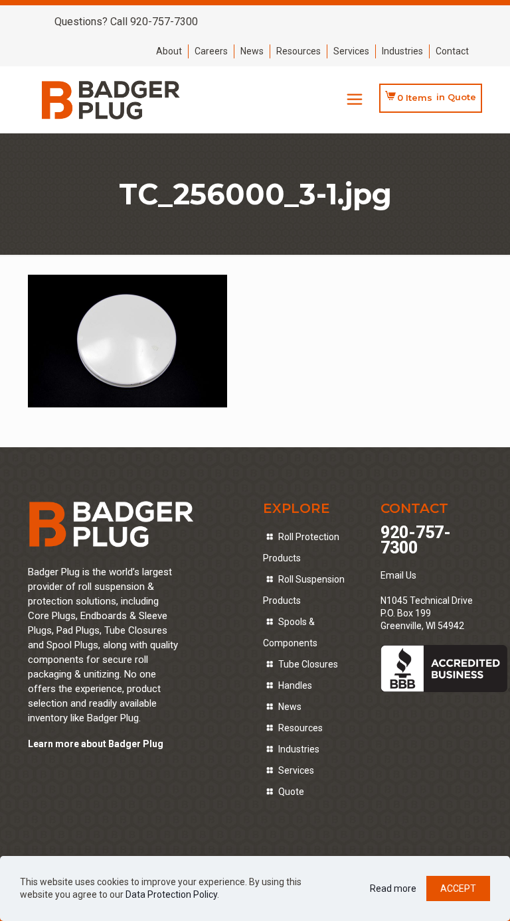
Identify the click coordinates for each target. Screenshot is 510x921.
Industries (402, 51)
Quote (291, 791)
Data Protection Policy (171, 894)
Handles (295, 685)
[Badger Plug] (111, 99)
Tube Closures (308, 664)
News (252, 51)
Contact (452, 51)
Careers (211, 51)
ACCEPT (458, 888)
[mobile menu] (354, 99)
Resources (298, 51)
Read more (393, 888)
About (169, 51)
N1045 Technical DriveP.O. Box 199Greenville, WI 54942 (427, 613)
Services (351, 51)
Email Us (398, 575)
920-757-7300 (416, 540)
